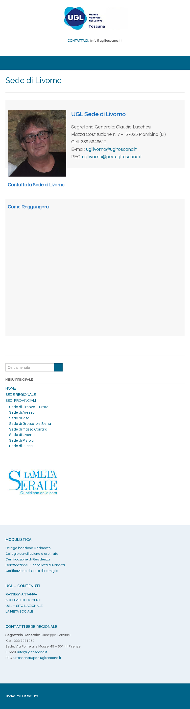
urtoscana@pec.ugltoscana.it (37, 658)
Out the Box (29, 696)
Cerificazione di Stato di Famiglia (31, 571)
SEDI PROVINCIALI (20, 400)
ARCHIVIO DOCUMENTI (23, 600)
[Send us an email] (93, 48)
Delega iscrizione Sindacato (27, 548)
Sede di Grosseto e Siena (30, 424)
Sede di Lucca (21, 446)
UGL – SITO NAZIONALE (24, 606)
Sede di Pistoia (21, 440)
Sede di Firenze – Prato (28, 407)
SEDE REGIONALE (20, 395)
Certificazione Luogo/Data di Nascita (35, 565)
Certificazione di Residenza (27, 559)
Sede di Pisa (19, 418)
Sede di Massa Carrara (28, 429)
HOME (10, 388)
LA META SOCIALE (19, 611)
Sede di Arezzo (21, 412)
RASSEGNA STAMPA (21, 594)
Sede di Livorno (21, 435)
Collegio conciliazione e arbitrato (31, 553)
